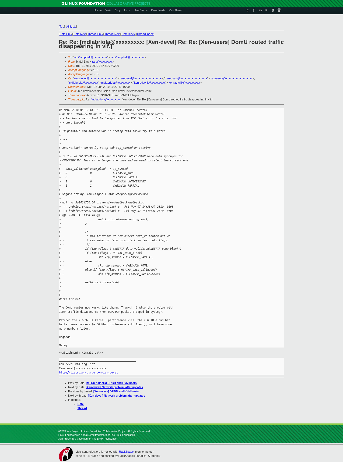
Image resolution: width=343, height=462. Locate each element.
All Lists (71, 26)
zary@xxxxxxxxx (102, 61)
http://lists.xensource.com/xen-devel (88, 372)
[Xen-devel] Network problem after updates (114, 387)
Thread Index (145, 34)
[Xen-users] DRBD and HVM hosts (116, 391)
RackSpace (126, 451)
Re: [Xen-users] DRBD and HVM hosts (111, 383)
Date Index (128, 34)
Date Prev (66, 34)
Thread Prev (95, 34)
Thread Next (112, 34)
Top (62, 26)
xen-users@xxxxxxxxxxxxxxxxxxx (186, 78)
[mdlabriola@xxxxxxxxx (105, 99)
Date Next (80, 34)
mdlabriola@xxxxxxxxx (83, 82)
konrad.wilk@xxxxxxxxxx (149, 82)
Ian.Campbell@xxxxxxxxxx (90, 57)
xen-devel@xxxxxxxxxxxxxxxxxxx (95, 78)
